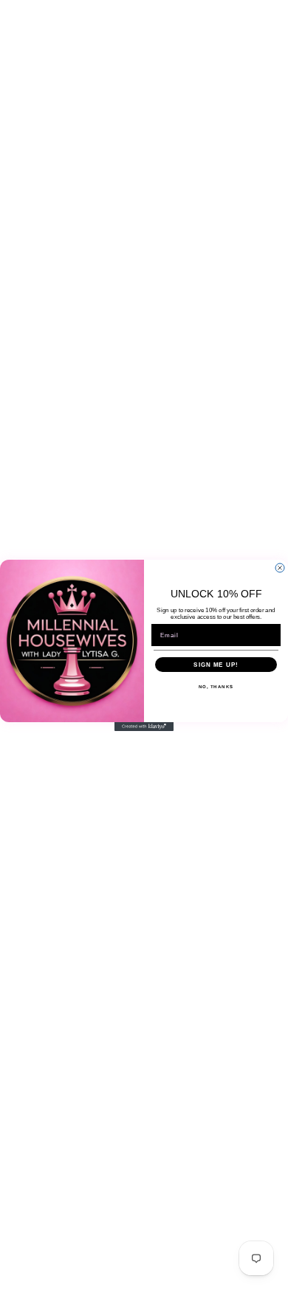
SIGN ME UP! (216, 664)
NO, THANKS (216, 686)
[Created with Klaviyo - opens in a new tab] (144, 726)
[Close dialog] (279, 567)
